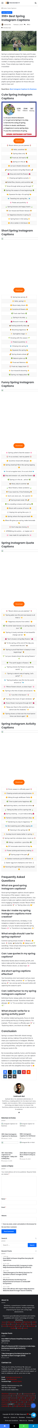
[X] (10, 1072)
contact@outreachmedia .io (13, 1377)
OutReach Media (17, 1381)
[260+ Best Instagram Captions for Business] (9, 1127)
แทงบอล (28, 1398)
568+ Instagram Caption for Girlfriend (27, 1135)
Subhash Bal (7, 24)
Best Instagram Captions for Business (23, 89)
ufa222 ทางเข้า (5, 1402)
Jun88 (16, 1404)
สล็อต (24, 1324)
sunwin (3, 1324)
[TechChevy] (12, 2)
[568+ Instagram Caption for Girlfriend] (28, 1127)
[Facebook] (5, 1072)
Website (4, 1215)
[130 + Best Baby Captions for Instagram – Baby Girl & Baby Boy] (9, 1146)
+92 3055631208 (11, 1379)
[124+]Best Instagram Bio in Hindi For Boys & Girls (27, 1155)
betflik (18, 1326)
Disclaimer (22, 1417)
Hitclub (29, 1324)
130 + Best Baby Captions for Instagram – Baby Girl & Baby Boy (9, 1155)
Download (19, 141)
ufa (22, 1326)
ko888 (33, 1322)
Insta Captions (12, 8)
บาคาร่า (14, 1396)
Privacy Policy (30, 1417)
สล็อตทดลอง (13, 1394)
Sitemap (30, 1420)
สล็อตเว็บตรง (18, 1322)
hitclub (4, 1326)
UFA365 (28, 1404)
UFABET (11, 1404)
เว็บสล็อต (12, 1328)
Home (5, 8)
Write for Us (23, 1420)
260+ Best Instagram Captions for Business (9, 1135)
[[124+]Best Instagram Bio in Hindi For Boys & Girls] (28, 1146)
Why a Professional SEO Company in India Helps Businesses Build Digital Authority (18, 1347)
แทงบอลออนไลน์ (28, 1394)
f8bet (10, 1406)
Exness (19, 1402)
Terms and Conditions (11, 1420)
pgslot (20, 1394)
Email (3, 1207)
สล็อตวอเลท (11, 1322)
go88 (8, 1324)
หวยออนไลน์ (11, 1326)
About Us (6, 1417)
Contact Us (14, 1417)
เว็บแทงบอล (13, 1398)
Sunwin (4, 1322)
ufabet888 (4, 1406)
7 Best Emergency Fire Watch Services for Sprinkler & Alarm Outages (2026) (16, 1355)
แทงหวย (25, 1328)
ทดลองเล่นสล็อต (24, 1400)
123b (25, 1326)
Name (3, 1199)
